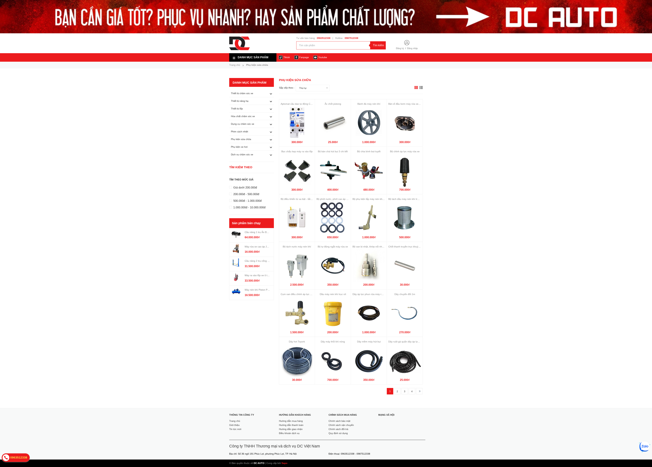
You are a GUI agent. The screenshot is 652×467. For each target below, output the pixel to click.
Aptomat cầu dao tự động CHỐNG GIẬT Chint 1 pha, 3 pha (312, 103)
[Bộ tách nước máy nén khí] (297, 265)
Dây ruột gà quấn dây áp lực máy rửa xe (410, 341)
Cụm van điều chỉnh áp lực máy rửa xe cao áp (305, 294)
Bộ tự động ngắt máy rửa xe (333, 246)
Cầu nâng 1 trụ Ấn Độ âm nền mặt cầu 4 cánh (269, 232)
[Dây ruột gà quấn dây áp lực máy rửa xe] (404, 360)
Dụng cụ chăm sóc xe (242, 124)
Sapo (284, 463)
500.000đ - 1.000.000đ (246, 200)
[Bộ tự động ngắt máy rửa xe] (332, 265)
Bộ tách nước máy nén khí (297, 246)
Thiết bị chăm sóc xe (242, 93)
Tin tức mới (235, 429)
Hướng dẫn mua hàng (291, 421)
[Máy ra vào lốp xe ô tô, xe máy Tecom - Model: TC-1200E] (236, 277)
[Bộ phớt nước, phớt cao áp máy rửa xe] (332, 218)
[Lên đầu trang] (644, 458)
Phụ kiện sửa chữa (241, 139)
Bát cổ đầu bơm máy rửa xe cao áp (407, 103)
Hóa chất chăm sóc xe (243, 116)
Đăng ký (400, 48)
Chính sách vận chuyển (341, 425)
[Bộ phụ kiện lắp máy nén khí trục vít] (368, 218)
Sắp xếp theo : (287, 87)
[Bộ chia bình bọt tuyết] (368, 170)
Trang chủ (234, 421)
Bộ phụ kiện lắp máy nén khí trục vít (371, 199)
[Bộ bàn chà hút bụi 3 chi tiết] (332, 170)
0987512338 (351, 38)
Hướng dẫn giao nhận (291, 429)
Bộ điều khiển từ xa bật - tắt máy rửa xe (302, 199)
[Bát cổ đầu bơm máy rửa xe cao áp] (404, 123)
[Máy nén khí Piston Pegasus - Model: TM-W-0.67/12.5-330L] (236, 291)
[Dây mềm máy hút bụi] (368, 360)
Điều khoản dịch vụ (289, 433)
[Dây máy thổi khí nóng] (332, 360)
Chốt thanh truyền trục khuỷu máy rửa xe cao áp (414, 246)
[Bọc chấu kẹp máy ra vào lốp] (297, 170)
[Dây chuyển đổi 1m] (404, 313)
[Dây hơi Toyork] (297, 360)
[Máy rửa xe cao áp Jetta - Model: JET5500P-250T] (236, 248)
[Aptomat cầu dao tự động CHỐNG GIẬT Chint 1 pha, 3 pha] (297, 123)
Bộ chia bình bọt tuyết (369, 151)
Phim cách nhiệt (239, 131)
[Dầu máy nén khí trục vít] (332, 313)
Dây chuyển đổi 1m (404, 294)
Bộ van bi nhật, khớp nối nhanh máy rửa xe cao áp (379, 246)
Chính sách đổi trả (338, 429)
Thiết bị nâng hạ (239, 101)
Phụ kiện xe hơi (239, 146)
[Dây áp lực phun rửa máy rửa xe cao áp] (368, 313)
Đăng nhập (412, 48)
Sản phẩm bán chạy (246, 223)
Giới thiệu (234, 425)
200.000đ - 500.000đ (245, 194)
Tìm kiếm (378, 45)
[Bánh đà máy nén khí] (368, 123)
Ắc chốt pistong (333, 103)
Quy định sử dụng (338, 433)
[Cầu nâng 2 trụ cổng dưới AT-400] (236, 262)
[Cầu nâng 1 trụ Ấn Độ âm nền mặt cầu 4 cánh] (236, 233)
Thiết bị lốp (237, 108)
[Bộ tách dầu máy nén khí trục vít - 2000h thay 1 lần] (404, 218)
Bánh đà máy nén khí (368, 103)
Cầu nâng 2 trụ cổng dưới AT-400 (262, 261)
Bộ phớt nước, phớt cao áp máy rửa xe (337, 199)
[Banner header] (326, 16)
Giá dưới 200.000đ (244, 187)
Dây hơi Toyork (297, 341)
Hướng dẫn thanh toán (291, 425)
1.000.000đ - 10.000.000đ (248, 207)
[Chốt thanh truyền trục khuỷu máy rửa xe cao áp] (404, 265)
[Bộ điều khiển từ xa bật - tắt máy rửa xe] (297, 218)
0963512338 (323, 38)
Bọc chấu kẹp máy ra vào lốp (297, 151)
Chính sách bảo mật (339, 421)
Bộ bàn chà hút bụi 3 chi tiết (333, 151)
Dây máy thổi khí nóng (333, 341)
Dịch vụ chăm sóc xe (242, 154)
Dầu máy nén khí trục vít (333, 294)
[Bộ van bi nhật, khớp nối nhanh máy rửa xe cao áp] (368, 265)
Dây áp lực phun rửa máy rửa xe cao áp (373, 294)
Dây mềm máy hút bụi (369, 341)
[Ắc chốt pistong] (332, 123)
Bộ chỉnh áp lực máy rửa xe (405, 151)
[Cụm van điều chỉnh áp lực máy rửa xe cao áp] (297, 313)
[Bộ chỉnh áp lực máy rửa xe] (404, 170)
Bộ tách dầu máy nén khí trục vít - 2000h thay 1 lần (415, 199)
